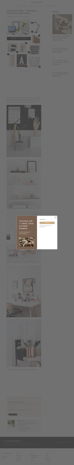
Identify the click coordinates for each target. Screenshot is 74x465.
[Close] (55, 217)
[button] (27, 242)
